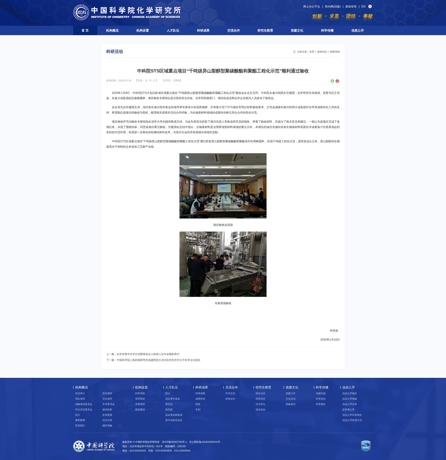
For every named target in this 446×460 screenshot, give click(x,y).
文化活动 (290, 398)
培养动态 (260, 398)
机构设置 (142, 30)
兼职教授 (80, 420)
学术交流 (230, 393)
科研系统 (140, 393)
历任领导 (107, 398)
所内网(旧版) (333, 6)
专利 (197, 409)
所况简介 (80, 393)
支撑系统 (140, 404)
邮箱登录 (351, 6)
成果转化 (200, 398)
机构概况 (112, 30)
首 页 (85, 30)
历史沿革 (107, 420)
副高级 (169, 409)
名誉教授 (107, 415)
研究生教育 (265, 30)
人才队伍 (173, 30)
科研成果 (203, 30)
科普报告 (321, 404)
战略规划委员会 (83, 404)
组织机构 (107, 409)
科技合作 (230, 398)
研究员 (169, 404)
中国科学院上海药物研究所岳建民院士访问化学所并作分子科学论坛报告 (158, 359)
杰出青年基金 (172, 398)
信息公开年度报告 (352, 415)
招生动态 (260, 393)
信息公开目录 (349, 404)
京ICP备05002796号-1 (174, 441)
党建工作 (290, 393)
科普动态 (321, 398)
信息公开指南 (349, 398)
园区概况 (140, 409)
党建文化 (297, 30)
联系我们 (80, 425)
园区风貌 (107, 425)
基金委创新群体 (173, 415)
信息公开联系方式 (352, 420)
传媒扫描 (321, 393)
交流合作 (233, 30)
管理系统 (140, 398)
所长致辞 (107, 393)
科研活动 (335, 51)
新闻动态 (322, 51)
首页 (311, 51)
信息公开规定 (349, 393)
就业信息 (260, 409)
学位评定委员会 (83, 409)
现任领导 (80, 398)
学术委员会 (108, 404)
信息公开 (357, 30)
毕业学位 (260, 404)
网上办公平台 (311, 6)
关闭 (177, 80)
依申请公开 (348, 409)
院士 (77, 415)
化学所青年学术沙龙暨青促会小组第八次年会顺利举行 (148, 354)
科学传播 (327, 30)
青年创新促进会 (173, 420)
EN (364, 6)
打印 (166, 80)
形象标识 (290, 404)
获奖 (197, 404)
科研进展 (200, 393)
